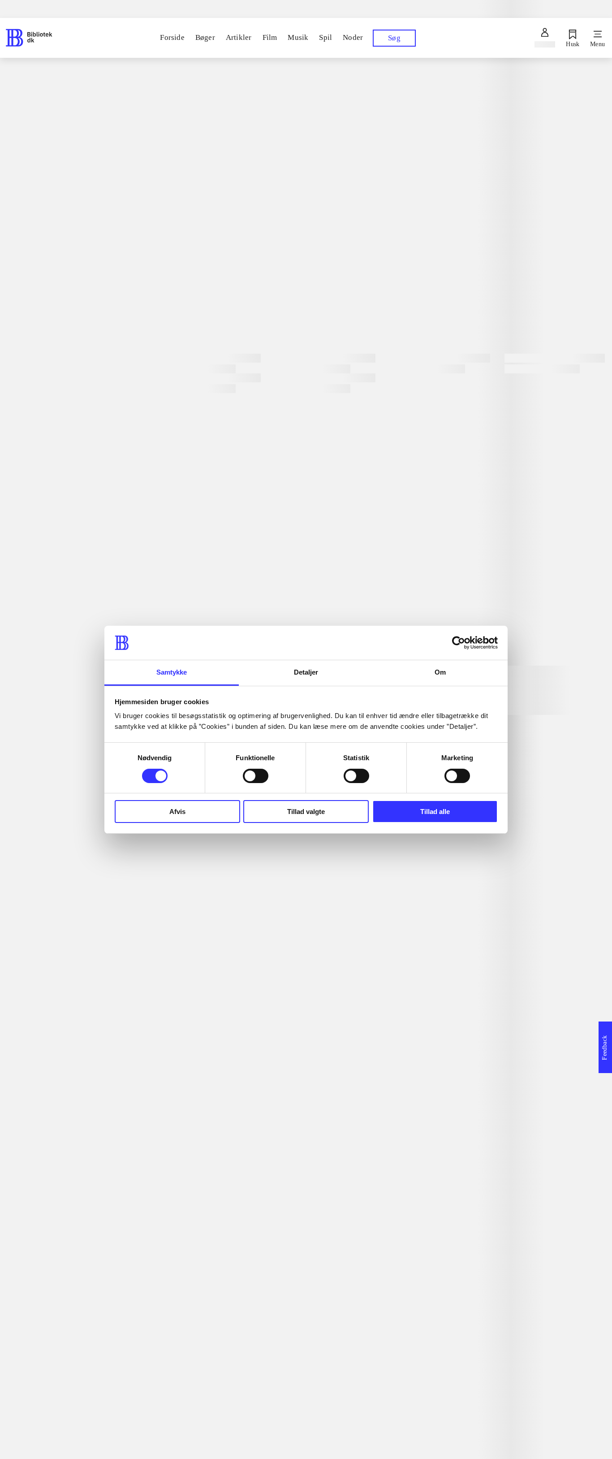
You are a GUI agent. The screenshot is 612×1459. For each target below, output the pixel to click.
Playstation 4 (184, 258)
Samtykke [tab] (171, 672)
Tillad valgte (306, 811)
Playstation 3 (232, 258)
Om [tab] (440, 672)
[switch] (255, 776)
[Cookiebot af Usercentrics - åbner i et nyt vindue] (458, 642)
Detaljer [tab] (306, 672)
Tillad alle (435, 811)
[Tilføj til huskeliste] (172, 303)
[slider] (382, 133)
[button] (382, 1210)
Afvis (177, 811)
